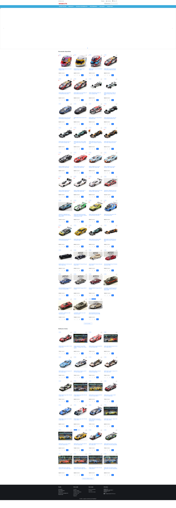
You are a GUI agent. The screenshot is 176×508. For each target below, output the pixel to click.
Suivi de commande (92, 489)
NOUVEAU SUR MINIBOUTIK (63, 493)
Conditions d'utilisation (77, 491)
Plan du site (75, 494)
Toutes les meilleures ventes (88, 478)
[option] (88, 28)
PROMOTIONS (60, 494)
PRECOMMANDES (61, 490)
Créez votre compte (92, 491)
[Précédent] (3, 28)
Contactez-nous (61, 1)
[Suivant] (172, 28)
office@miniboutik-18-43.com (110, 493)
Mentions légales (76, 490)
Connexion (90, 490)
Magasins (75, 495)
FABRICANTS (60, 491)
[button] (108, 1)
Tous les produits (88, 323)
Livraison (75, 489)
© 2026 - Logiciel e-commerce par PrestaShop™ (88, 498)
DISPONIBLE (60, 489)
